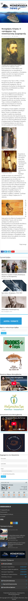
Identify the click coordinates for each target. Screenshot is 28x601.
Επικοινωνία (3, 512)
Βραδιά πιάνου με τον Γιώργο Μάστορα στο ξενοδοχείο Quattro (16, 544)
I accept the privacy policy (8, 474)
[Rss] (11, 523)
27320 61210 (23, 569)
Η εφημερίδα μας (5, 510)
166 (26, 576)
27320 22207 (23, 566)
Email (2, 468)
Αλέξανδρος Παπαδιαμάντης (10, 309)
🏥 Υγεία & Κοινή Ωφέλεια (8, 587)
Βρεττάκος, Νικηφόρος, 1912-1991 (12, 293)
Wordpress (13, 593)
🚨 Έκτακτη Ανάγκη (6, 563)
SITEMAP (2, 516)
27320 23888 (23, 574)
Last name (3, 463)
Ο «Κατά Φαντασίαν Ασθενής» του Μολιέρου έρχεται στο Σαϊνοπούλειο (16, 537)
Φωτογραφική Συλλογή (6, 514)
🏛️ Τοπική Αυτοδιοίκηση (8, 580)
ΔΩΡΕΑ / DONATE (11, 321)
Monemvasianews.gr (14, 594)
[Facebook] (14, 523)
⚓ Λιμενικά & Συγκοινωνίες (9, 584)
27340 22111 (23, 571)
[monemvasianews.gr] (14, 5)
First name (3, 458)
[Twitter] (16, 523)
